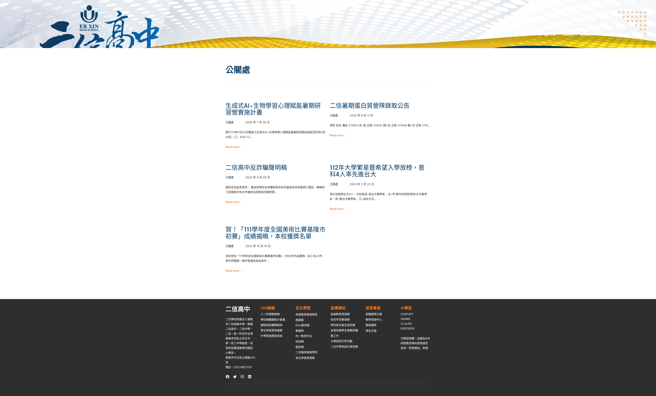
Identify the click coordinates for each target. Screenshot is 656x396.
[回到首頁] (540, 34)
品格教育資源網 (340, 314)
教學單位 (586, 34)
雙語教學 (239, 348)
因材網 (300, 341)
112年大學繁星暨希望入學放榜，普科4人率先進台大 (377, 171)
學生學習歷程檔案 (271, 330)
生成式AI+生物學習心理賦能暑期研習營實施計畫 (273, 109)
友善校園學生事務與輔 (344, 330)
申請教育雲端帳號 (306, 314)
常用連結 (638, 34)
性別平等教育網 (340, 319)
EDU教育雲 (303, 325)
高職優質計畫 (374, 314)
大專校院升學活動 (341, 341)
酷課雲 (300, 320)
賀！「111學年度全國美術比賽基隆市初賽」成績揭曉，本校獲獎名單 (275, 233)
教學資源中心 (374, 319)
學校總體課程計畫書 (273, 319)
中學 (239, 343)
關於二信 (550, 34)
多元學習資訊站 (608, 34)
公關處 (230, 122)
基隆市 (230, 338)
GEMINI (405, 319)
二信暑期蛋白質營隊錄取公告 (370, 106)
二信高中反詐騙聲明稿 (256, 168)
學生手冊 (371, 331)
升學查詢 (271, 336)
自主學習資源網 (305, 358)
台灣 (250, 333)
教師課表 (371, 325)
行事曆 (625, 34)
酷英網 (300, 347)
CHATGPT (407, 314)
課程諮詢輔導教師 (271, 325)
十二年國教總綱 (270, 314)
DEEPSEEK (408, 328)
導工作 (335, 336)
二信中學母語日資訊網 (344, 346)
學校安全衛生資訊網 (343, 325)
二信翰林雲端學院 (306, 352)
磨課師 (300, 330)
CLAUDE (406, 323)
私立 (239, 338)
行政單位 (568, 34)
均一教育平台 (304, 336)
